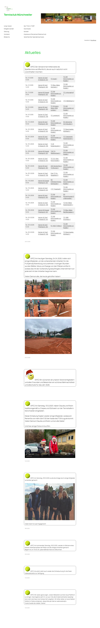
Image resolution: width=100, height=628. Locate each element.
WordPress (93, 40)
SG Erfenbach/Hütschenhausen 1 (56, 182)
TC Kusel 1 (54, 79)
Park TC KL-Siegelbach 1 (54, 174)
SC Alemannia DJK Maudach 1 (68, 123)
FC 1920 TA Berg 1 (56, 226)
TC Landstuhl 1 (55, 115)
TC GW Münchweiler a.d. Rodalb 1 (68, 79)
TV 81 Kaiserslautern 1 (55, 145)
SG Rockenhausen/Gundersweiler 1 (68, 196)
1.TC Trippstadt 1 (56, 189)
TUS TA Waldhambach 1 (55, 152)
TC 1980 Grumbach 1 (67, 218)
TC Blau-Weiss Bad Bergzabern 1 (68, 211)
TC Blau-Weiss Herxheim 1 (55, 86)
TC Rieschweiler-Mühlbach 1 (68, 130)
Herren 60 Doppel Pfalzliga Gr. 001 (43, 93)
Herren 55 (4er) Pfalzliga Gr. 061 (43, 86)
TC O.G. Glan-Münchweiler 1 (55, 159)
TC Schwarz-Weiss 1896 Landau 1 (55, 108)
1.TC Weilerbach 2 (68, 101)
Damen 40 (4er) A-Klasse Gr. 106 (43, 115)
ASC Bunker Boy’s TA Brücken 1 (56, 167)
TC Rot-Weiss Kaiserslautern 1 (68, 204)
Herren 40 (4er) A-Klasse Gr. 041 (43, 79)
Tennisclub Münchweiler (18, 14)
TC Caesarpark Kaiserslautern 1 (68, 137)
